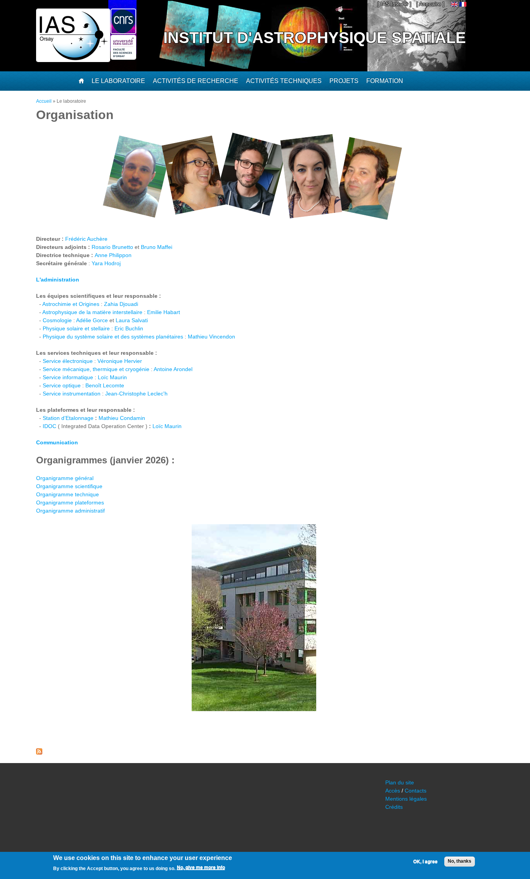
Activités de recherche (195, 81)
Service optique (62, 385)
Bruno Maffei (156, 247)
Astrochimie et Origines (70, 304)
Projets (344, 81)
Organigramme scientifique (69, 486)
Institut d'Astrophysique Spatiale (314, 38)
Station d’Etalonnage (68, 418)
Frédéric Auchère (86, 239)
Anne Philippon (113, 255)
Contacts (415, 790)
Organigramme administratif (70, 511)
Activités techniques (284, 81)
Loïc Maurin (112, 377)
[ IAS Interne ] (394, 4)
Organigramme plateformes (70, 502)
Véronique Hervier (119, 361)
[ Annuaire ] (430, 4)
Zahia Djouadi (121, 304)
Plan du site (399, 782)
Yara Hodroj (106, 263)
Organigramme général (65, 478)
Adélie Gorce (92, 320)
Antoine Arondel (173, 369)
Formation (384, 81)
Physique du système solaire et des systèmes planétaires (113, 336)
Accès (392, 790)
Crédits (394, 807)
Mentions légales (406, 799)
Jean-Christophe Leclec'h (136, 393)
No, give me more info (201, 868)
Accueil (44, 101)
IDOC (49, 426)
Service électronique (68, 361)
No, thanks (459, 861)
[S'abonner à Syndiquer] (39, 752)
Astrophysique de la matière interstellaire (92, 312)
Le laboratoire (118, 81)
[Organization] (454, 5)
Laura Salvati (132, 320)
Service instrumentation (71, 393)
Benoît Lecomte (104, 385)
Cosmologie (57, 320)
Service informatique (68, 377)
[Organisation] (462, 5)
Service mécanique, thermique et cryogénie (96, 369)
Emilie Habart (163, 312)
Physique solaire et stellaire (76, 328)
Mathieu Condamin (122, 418)
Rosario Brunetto (112, 247)
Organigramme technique (67, 494)
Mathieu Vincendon (211, 336)
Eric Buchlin (128, 328)
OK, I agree (425, 861)
